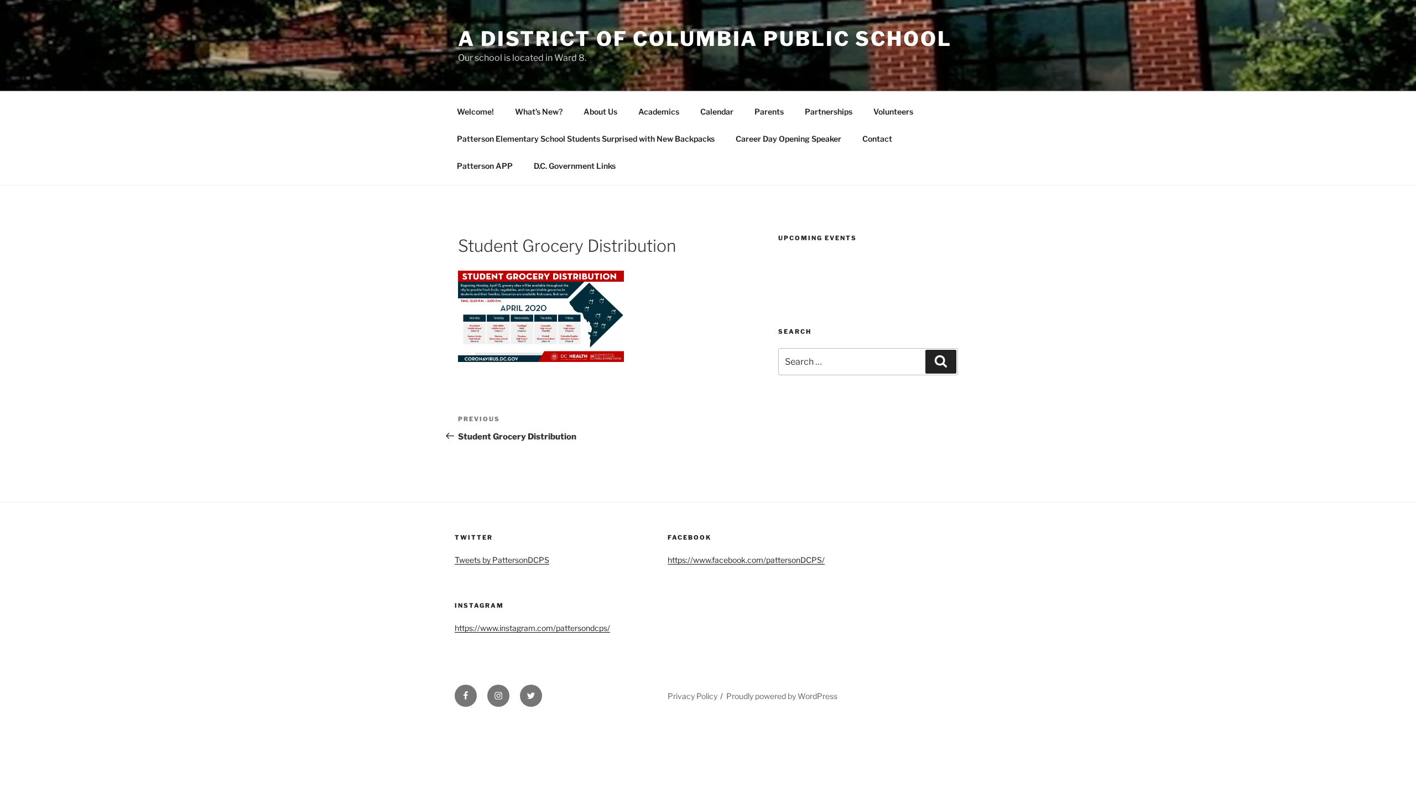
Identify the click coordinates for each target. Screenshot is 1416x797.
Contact (877, 138)
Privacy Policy (692, 696)
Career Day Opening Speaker (788, 138)
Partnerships (828, 111)
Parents (769, 111)
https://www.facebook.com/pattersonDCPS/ (746, 560)
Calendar (716, 111)
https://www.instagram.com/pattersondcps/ (532, 628)
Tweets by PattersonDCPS (502, 560)
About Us (600, 111)
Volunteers (893, 111)
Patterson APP (485, 165)
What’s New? (539, 111)
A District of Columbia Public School (705, 39)
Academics (658, 111)
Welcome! (475, 111)
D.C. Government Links (575, 165)
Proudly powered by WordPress (781, 696)
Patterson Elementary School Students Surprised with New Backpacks (586, 138)
